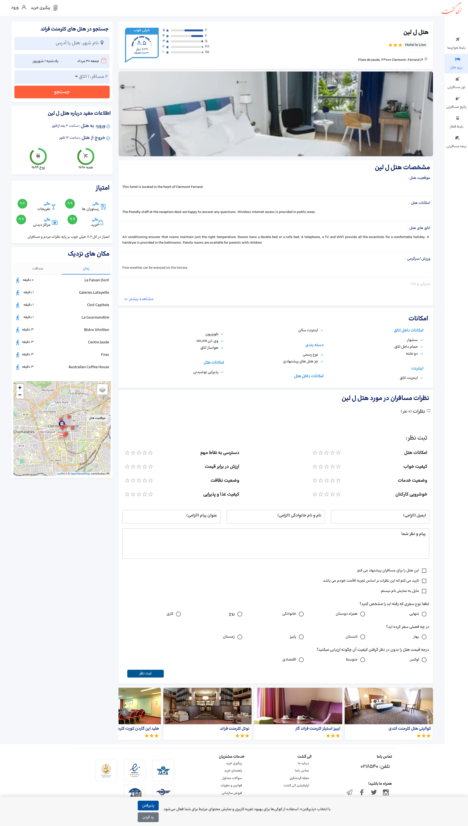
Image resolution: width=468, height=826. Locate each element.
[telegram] (350, 793)
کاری (169, 614)
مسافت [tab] (37, 268)
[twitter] (374, 793)
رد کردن (148, 817)
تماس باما (302, 770)
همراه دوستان (347, 614)
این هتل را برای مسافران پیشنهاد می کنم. (387, 570)
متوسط (352, 659)
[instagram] (386, 793)
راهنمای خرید (233, 770)
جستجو (62, 92)
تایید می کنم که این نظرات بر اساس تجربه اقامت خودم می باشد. (370, 581)
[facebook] (362, 793)
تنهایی (414, 614)
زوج (232, 614)
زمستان (229, 637)
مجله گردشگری (299, 778)
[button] (62, 427)
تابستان (352, 637)
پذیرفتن (148, 805)
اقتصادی (289, 659)
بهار (416, 637)
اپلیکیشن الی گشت (296, 785)
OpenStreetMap (80, 474)
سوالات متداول (232, 778)
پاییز (293, 637)
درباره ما (303, 763)
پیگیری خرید (234, 763)
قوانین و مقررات (231, 785)
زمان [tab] (86, 268)
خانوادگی (289, 614)
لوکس (414, 659)
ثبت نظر (145, 673)
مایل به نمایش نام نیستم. (399, 591)
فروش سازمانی (232, 793)
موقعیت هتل (97, 418)
